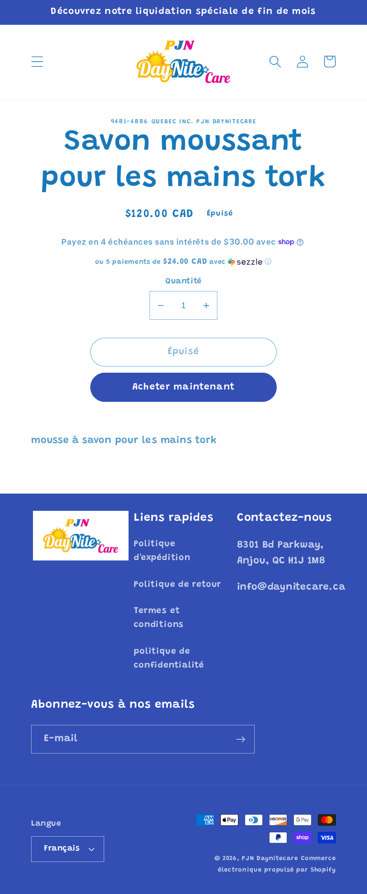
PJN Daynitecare (270, 858)
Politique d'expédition (162, 551)
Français (61, 848)
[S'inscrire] (240, 739)
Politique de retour (177, 585)
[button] (37, 61)
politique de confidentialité (169, 658)
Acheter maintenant (183, 387)
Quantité (183, 281)
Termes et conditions (159, 618)
